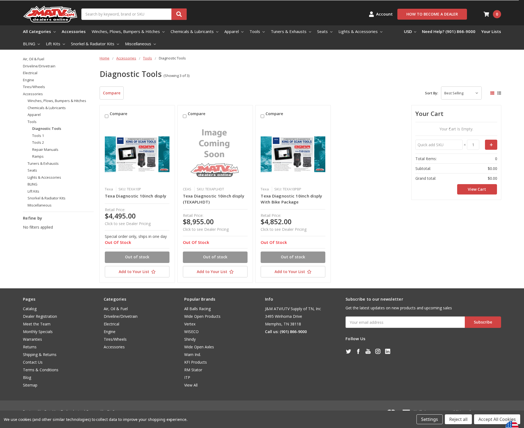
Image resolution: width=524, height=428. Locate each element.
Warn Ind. (192, 354)
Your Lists (491, 31)
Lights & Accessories (358, 31)
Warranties (32, 339)
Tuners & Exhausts (289, 31)
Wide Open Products (202, 316)
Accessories (74, 31)
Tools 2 (38, 142)
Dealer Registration (40, 316)
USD (408, 31)
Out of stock (137, 256)
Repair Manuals (45, 149)
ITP (187, 377)
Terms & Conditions (40, 369)
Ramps (38, 156)
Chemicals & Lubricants (193, 31)
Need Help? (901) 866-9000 (448, 31)
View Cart (477, 189)
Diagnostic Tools (46, 128)
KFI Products (195, 362)
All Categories (37, 31)
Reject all (458, 419)
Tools (255, 31)
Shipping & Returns (39, 354)
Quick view (137, 154)
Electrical (30, 72)
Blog (27, 377)
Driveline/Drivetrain (39, 66)
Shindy (190, 339)
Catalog (30, 308)
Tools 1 (38, 135)
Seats (323, 31)
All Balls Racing (197, 308)
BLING (29, 43)
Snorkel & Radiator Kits (93, 43)
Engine (28, 79)
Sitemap (30, 385)
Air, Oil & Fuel (33, 58)
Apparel (232, 31)
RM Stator (193, 369)
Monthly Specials (38, 331)
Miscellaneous (138, 43)
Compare (111, 92)
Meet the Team (36, 324)
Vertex (189, 324)
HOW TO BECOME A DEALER (432, 14)
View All (191, 385)
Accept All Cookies (497, 419)
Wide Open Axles (199, 346)
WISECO (191, 331)
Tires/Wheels (34, 86)
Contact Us (33, 362)
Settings (429, 419)
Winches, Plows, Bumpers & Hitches (126, 31)
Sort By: (431, 93)
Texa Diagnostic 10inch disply (135, 196)
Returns (30, 346)
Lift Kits (53, 43)
